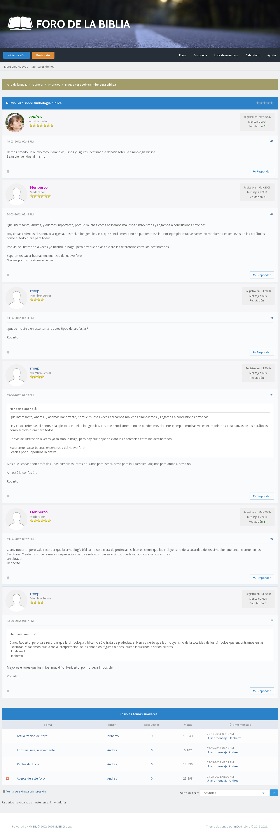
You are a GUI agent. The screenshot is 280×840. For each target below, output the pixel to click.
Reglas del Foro (28, 764)
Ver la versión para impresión (26, 791)
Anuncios (54, 84)
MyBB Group (62, 826)
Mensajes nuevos (16, 67)
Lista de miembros (226, 55)
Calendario (253, 55)
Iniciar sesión (16, 55)
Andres (112, 750)
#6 (271, 620)
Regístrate (43, 55)
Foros (183, 55)
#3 (271, 317)
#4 (271, 394)
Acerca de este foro (31, 778)
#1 (271, 141)
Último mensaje (217, 738)
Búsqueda (200, 55)
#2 (271, 214)
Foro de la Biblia (17, 84)
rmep (34, 290)
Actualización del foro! (32, 736)
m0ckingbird (242, 826)
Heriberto (112, 736)
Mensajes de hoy (43, 67)
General (37, 84)
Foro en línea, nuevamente (36, 750)
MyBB (32, 826)
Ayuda (271, 55)
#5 (271, 538)
